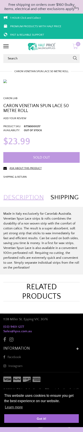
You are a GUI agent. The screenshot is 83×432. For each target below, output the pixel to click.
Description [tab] (23, 197)
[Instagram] (11, 340)
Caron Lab (10, 98)
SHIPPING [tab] (64, 197)
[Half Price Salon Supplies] (41, 46)
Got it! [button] (41, 418)
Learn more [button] (14, 407)
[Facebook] (4, 340)
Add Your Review (14, 118)
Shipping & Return (15, 176)
